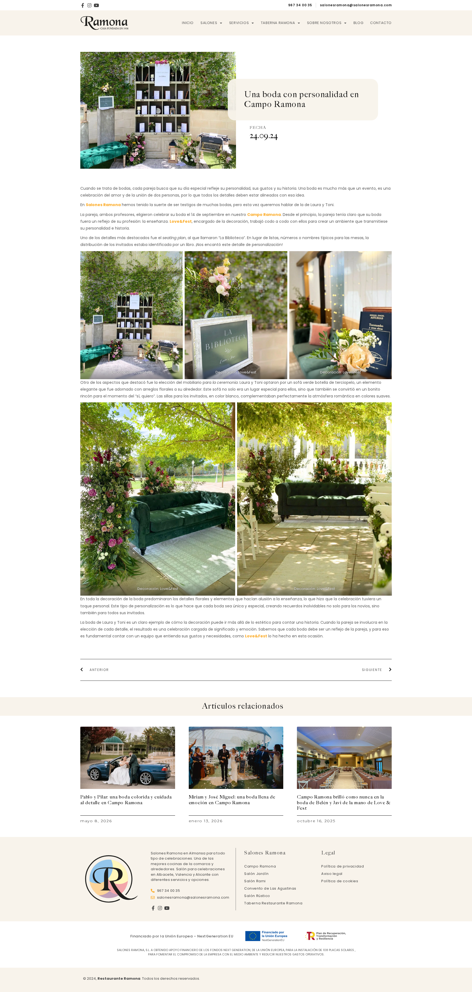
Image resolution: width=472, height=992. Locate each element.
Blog (358, 22)
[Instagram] (89, 5)
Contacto (381, 22)
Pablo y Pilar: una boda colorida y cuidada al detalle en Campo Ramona (126, 799)
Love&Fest (181, 221)
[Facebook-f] (82, 5)
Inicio (188, 22)
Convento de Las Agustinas (270, 888)
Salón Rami (255, 881)
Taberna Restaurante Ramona (273, 903)
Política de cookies (339, 881)
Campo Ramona (264, 214)
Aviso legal (332, 873)
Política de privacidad (342, 866)
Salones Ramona (103, 204)
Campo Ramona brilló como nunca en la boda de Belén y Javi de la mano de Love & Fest (344, 802)
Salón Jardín (256, 873)
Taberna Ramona (278, 22)
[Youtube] (96, 5)
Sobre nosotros (324, 22)
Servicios (239, 22)
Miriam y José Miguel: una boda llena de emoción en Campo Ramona (232, 799)
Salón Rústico (257, 895)
